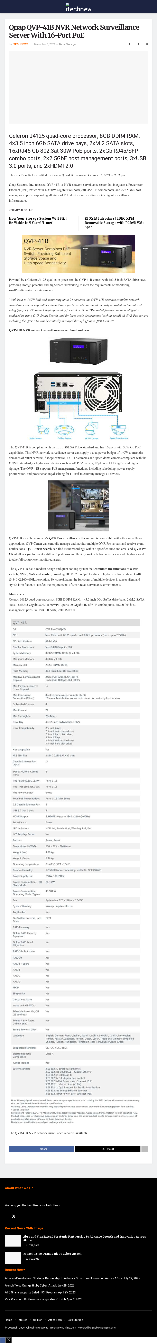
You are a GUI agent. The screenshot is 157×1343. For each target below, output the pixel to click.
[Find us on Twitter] (14, 1216)
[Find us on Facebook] (6, 1216)
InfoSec (22, 1320)
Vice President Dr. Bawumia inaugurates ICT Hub (35, 1299)
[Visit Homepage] (78, 7)
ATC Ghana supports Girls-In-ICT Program (31, 1292)
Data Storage (67, 44)
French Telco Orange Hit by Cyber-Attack (52, 1254)
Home (8, 1320)
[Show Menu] (6, 6)
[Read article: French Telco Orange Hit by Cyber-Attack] (13, 1258)
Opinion (37, 1320)
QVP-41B (53, 184)
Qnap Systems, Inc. (21, 184)
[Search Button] (150, 6)
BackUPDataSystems (104, 1328)
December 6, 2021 (44, 44)
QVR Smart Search (39, 548)
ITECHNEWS (20, 44)
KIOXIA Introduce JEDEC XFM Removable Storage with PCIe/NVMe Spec (114, 223)
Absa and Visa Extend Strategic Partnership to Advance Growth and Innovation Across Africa (63, 1278)
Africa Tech (55, 1320)
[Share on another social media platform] (144, 1149)
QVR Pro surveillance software (69, 538)
